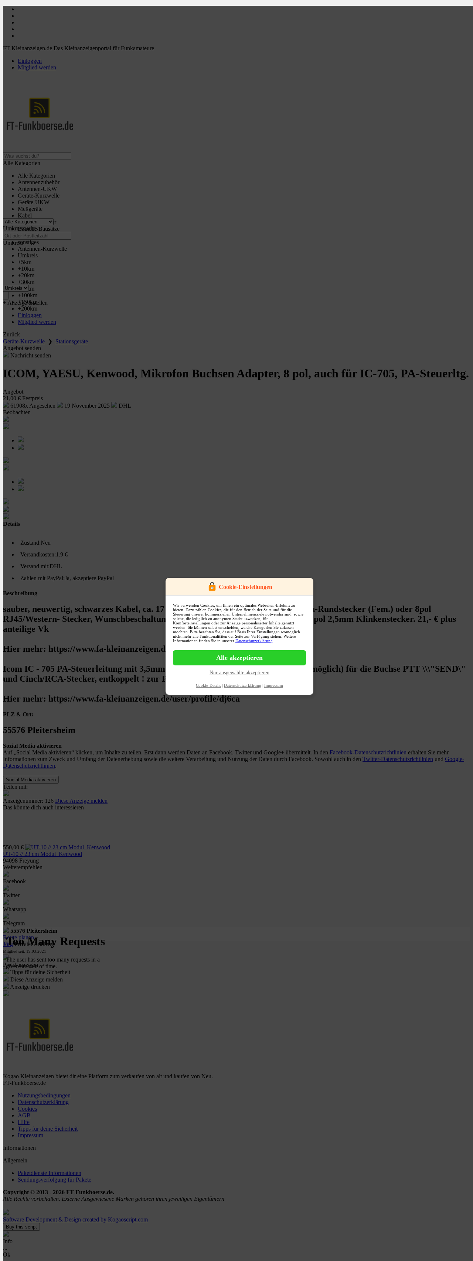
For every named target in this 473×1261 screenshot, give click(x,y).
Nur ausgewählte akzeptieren (239, 672)
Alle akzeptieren (239, 657)
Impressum (273, 685)
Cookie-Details (208, 685)
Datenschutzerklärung (254, 640)
